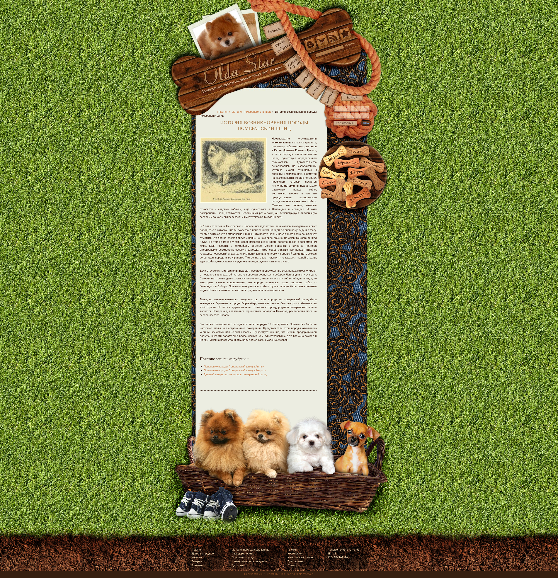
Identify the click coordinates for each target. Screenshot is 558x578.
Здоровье (238, 565)
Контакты (197, 565)
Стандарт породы (243, 553)
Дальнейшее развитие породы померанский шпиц (235, 374)
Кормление (295, 553)
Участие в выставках (300, 557)
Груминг (293, 549)
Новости (196, 557)
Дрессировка (296, 561)
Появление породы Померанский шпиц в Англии (234, 366)
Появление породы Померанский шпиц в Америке (235, 370)
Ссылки (292, 565)
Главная (196, 549)
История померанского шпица (251, 111)
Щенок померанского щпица (249, 561)
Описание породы (243, 557)
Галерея (196, 561)
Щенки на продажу (202, 553)
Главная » (215, 111)
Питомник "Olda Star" (278, 574)
